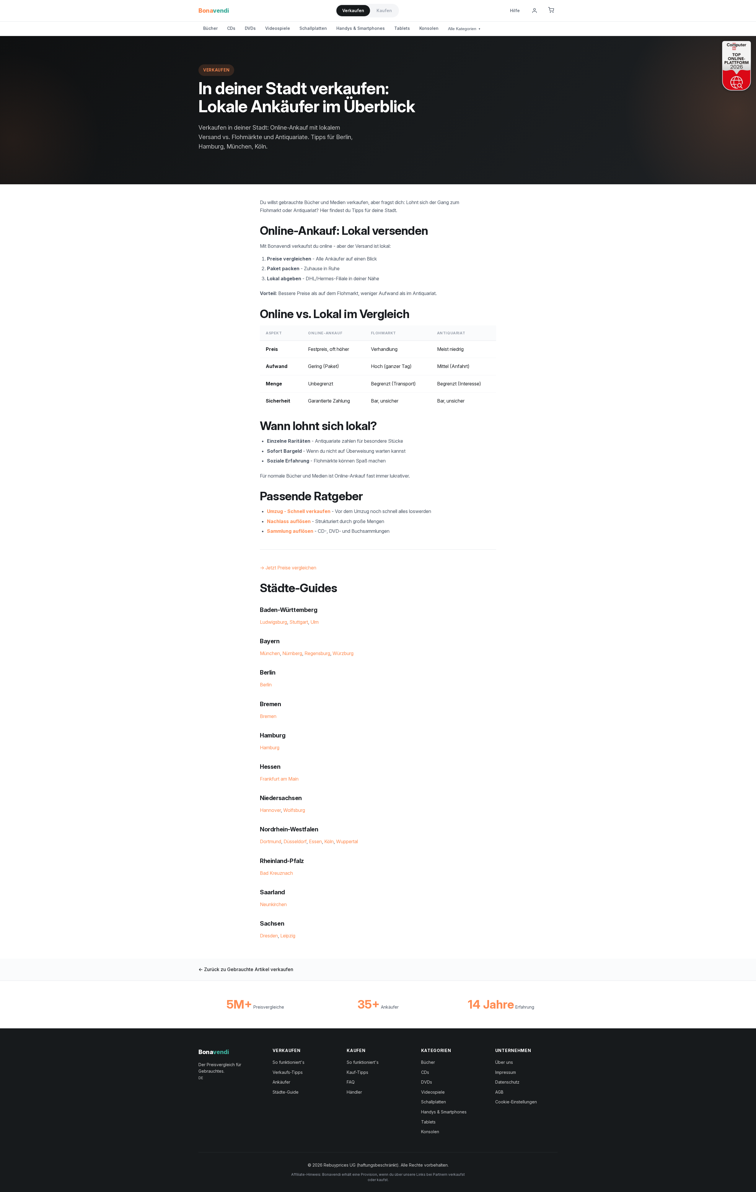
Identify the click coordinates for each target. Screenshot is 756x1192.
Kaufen (384, 10)
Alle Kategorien (464, 28)
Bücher (210, 28)
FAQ (351, 1081)
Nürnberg (292, 653)
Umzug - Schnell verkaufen (298, 511)
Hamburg (269, 747)
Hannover (270, 810)
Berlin (266, 685)
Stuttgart (298, 622)
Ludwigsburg (273, 622)
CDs (231, 28)
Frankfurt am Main (279, 779)
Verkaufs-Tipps (288, 1072)
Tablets (402, 28)
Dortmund (270, 841)
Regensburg (317, 653)
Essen (315, 841)
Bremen (268, 716)
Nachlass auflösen (289, 521)
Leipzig (287, 936)
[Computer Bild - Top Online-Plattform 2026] (736, 66)
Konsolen (429, 28)
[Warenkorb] (551, 11)
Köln (329, 841)
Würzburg (343, 653)
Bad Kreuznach (276, 873)
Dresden (269, 936)
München (270, 653)
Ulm (314, 622)
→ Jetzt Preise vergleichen (288, 568)
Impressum (505, 1072)
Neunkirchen (273, 904)
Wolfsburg (294, 810)
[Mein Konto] (534, 10)
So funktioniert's (288, 1062)
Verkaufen (353, 10)
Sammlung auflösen (290, 531)
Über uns (504, 1062)
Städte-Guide (286, 1092)
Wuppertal (347, 841)
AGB (499, 1092)
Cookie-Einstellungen (516, 1101)
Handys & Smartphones (360, 28)
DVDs (250, 28)
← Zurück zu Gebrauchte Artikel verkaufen (245, 969)
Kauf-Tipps (357, 1072)
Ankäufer (281, 1081)
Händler (354, 1092)
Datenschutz (507, 1081)
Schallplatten (313, 28)
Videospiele (277, 28)
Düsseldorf (295, 841)
